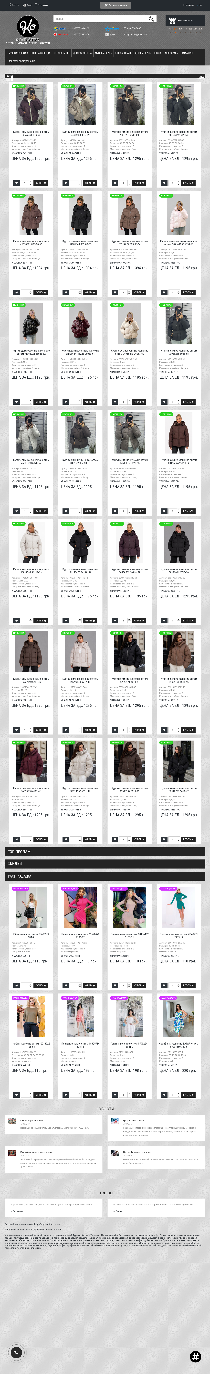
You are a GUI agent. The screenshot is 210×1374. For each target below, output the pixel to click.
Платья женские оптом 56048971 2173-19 (179, 936)
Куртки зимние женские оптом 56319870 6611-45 (31, 789)
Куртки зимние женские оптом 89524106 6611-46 (179, 680)
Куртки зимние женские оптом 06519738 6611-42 (179, 789)
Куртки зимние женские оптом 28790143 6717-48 (80, 680)
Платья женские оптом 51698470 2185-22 (80, 936)
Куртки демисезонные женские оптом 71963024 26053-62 (31, 352)
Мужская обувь (103, 53)
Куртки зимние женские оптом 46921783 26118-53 (31, 571)
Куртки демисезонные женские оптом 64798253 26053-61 (80, 352)
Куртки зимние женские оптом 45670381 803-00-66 (31, 243)
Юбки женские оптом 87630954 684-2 (31, 936)
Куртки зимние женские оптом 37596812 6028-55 (130, 461)
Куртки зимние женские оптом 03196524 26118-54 (179, 461)
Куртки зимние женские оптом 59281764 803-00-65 (80, 243)
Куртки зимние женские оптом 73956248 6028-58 (179, 352)
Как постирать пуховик (31, 1120)
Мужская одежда (18, 53)
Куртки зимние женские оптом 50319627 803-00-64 (130, 243)
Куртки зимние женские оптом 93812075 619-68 (130, 133)
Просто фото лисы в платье (137, 1152)
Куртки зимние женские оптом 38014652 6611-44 (80, 789)
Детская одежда (82, 53)
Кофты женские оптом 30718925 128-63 (31, 1045)
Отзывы (105, 1193)
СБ (195, 29)
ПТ (190, 29)
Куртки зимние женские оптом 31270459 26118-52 (80, 571)
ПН (170, 29)
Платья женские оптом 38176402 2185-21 (130, 936)
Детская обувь (143, 53)
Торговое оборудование (22, 61)
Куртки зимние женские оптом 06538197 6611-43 (130, 789)
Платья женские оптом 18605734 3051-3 (80, 1045)
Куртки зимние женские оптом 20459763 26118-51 (130, 571)
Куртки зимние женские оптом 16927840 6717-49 (31, 680)
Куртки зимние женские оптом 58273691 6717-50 (179, 571)
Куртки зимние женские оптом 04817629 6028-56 (80, 461)
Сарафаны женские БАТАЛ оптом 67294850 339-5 (178, 1045)
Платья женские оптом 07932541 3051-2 (130, 1045)
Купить (40, 183)
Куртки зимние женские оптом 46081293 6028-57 (31, 461)
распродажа (19, 876)
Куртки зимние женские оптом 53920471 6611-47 (130, 680)
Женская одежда (41, 53)
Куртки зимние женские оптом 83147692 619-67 (179, 133)
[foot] (200, 77)
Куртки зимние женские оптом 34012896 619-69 (80, 133)
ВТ (175, 29)
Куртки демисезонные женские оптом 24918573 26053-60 (129, 352)
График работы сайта (133, 1120)
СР (180, 29)
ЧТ (185, 29)
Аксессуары (171, 53)
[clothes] (9, 78)
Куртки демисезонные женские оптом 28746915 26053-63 (178, 243)
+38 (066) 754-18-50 (80, 34)
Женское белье (62, 53)
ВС (200, 29)
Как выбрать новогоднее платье (36, 1152)
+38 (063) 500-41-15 (80, 28)
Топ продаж (19, 851)
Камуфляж (187, 53)
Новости (105, 1109)
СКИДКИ (15, 864)
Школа (157, 53)
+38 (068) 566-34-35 (132, 28)
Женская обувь (123, 53)
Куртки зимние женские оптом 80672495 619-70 (31, 133)
